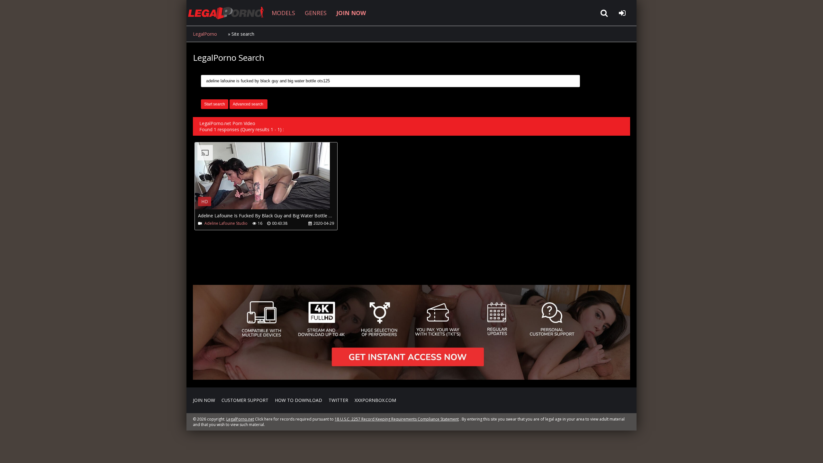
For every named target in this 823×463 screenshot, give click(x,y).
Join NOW (204, 400)
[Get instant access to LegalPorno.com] (411, 378)
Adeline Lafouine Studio (226, 223)
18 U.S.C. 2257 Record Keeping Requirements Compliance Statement (397, 419)
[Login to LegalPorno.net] (622, 13)
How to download (298, 400)
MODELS (283, 13)
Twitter (338, 400)
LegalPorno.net (228, 13)
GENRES (316, 13)
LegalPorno (205, 34)
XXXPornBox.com (375, 400)
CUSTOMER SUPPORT (245, 400)
